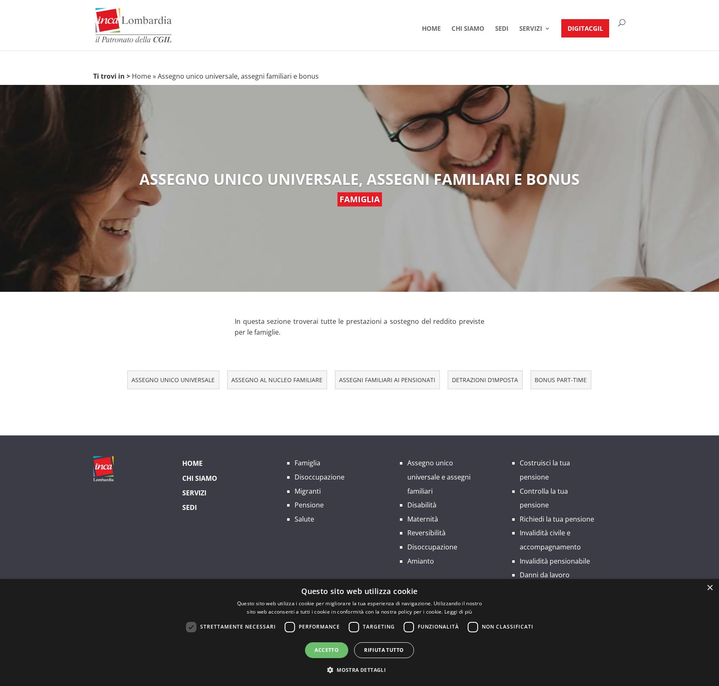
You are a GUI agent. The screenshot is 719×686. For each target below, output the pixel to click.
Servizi (530, 28)
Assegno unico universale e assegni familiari (439, 476)
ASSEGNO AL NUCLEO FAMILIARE (276, 380)
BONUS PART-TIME (561, 380)
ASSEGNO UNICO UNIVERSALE (173, 380)
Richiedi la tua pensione (557, 519)
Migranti (308, 491)
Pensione (309, 505)
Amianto (420, 561)
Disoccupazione (320, 477)
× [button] (710, 588)
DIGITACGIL (585, 28)
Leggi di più (458, 611)
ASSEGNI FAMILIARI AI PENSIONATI (387, 380)
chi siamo (467, 28)
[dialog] (359, 632)
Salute (304, 519)
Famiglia (307, 462)
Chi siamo (199, 478)
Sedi (501, 28)
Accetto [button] (327, 650)
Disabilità (421, 505)
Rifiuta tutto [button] (384, 650)
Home (431, 28)
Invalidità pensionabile (555, 561)
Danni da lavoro (545, 574)
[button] (359, 670)
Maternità (422, 519)
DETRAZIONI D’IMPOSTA (485, 380)
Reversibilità (426, 532)
